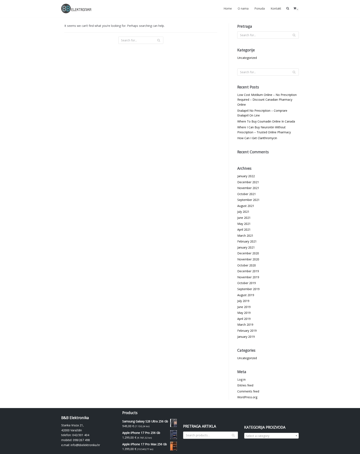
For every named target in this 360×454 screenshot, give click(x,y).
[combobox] (271, 436)
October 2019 (246, 283)
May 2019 (244, 313)
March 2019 (245, 325)
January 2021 (246, 247)
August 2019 (245, 295)
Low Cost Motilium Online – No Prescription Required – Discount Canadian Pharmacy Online (267, 99)
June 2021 (244, 218)
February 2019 (247, 331)
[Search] (158, 40)
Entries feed (245, 385)
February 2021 (247, 241)
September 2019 (248, 289)
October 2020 (246, 265)
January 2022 (246, 176)
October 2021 (246, 194)
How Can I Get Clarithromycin (257, 138)
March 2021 (245, 236)
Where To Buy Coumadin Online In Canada (266, 121)
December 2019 (248, 271)
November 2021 (248, 188)
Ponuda (259, 8)
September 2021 (248, 200)
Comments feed (248, 391)
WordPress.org (247, 397)
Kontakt (276, 8)
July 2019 (243, 301)
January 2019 (246, 337)
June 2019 (244, 307)
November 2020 (248, 259)
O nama (243, 8)
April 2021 (244, 229)
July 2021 (243, 212)
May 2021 (244, 224)
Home (228, 8)
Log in (241, 379)
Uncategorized (247, 58)
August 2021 (245, 206)
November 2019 (248, 277)
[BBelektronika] (76, 8)
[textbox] (271, 436)
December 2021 (248, 182)
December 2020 (248, 253)
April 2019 (244, 319)
